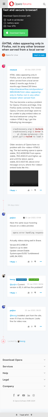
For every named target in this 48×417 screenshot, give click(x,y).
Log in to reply (39, 55)
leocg (12, 279)
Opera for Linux (12, 55)
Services (8, 366)
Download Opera (17, 33)
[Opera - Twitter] (18, 395)
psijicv (13, 218)
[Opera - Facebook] (14, 395)
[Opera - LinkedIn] (28, 395)
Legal (6, 379)
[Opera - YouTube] (23, 395)
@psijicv (13, 284)
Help (5, 373)
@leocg (13, 315)
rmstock (13, 70)
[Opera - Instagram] (33, 395)
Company (8, 386)
